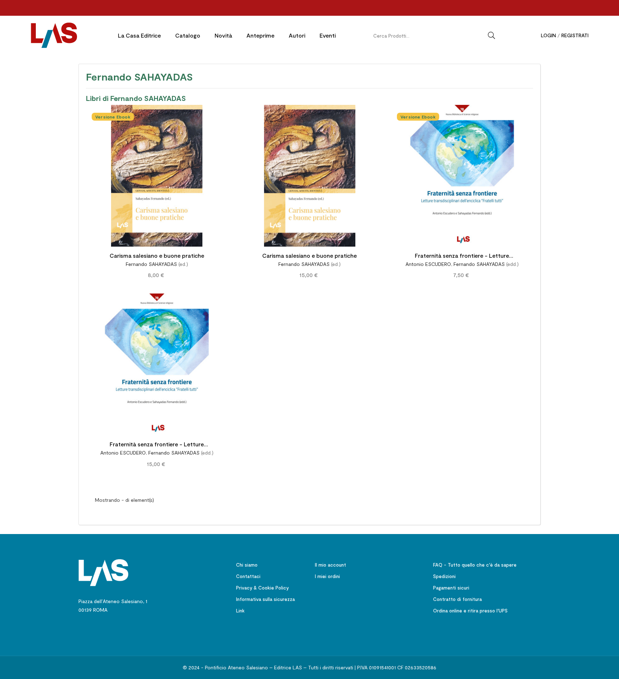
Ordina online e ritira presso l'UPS (470, 610)
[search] (491, 35)
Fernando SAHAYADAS (151, 264)
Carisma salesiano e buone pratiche (157, 255)
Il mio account (330, 565)
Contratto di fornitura (457, 599)
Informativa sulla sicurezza (265, 599)
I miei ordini (327, 576)
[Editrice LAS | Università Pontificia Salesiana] (103, 572)
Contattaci (248, 576)
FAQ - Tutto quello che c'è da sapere (475, 565)
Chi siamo (247, 565)
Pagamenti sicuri (451, 588)
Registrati (575, 35)
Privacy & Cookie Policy (262, 588)
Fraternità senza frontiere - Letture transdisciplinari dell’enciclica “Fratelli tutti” (462, 256)
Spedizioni (444, 576)
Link (240, 610)
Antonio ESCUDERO (428, 264)
